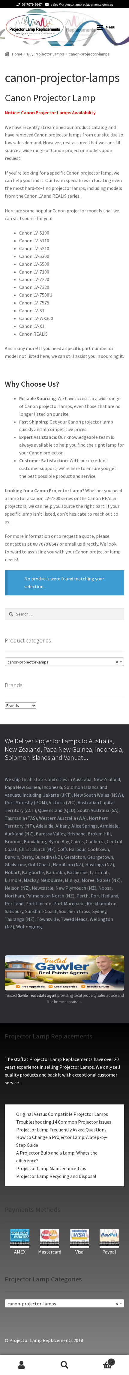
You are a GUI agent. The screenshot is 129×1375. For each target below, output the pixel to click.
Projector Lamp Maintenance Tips (51, 1168)
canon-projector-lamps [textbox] (63, 662)
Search (64, 1365)
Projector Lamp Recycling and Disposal (56, 1176)
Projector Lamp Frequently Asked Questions (61, 1130)
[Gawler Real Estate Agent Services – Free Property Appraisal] (64, 972)
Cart (99, 1360)
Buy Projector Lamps (45, 54)
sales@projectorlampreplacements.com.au (82, 4)
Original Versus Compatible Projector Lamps (62, 1114)
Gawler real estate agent (37, 995)
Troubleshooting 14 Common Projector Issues (63, 1122)
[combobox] (64, 662)
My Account (21, 1365)
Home (17, 54)
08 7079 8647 (32, 4)
